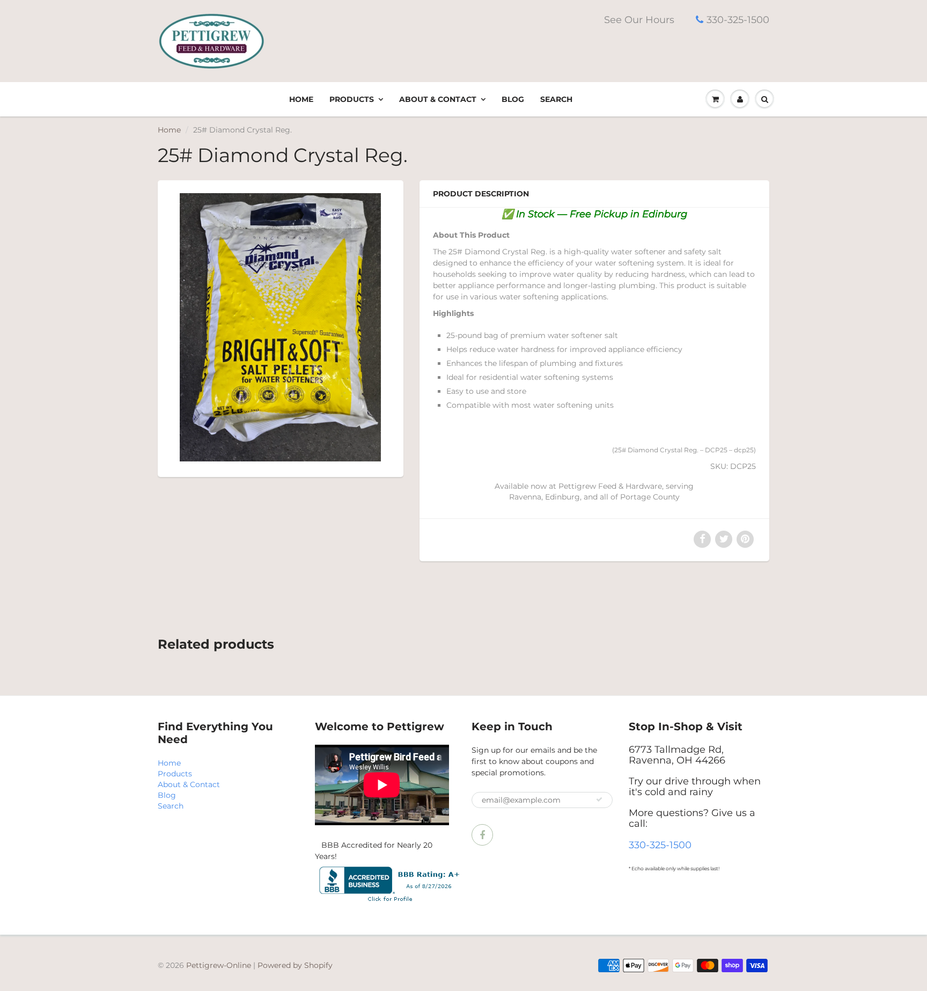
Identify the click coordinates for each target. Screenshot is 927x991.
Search (556, 99)
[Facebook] (482, 835)
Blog (513, 99)
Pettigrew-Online (218, 965)
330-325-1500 (738, 20)
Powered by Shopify (295, 965)
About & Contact (437, 99)
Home (301, 99)
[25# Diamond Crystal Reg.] (280, 327)
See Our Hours (639, 20)
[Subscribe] (599, 799)
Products (351, 99)
